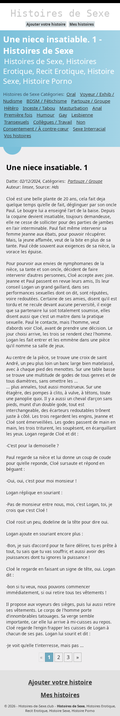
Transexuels (16, 122)
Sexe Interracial (89, 129)
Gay (63, 115)
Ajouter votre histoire (46, 24)
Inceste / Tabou (39, 108)
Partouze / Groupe (90, 101)
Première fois (18, 115)
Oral (71, 94)
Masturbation (73, 108)
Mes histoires (82, 24)
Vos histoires (17, 135)
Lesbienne (82, 115)
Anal (97, 108)
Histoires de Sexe (60, 13)
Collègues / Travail (52, 122)
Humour (45, 115)
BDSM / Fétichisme (46, 101)
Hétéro (11, 108)
